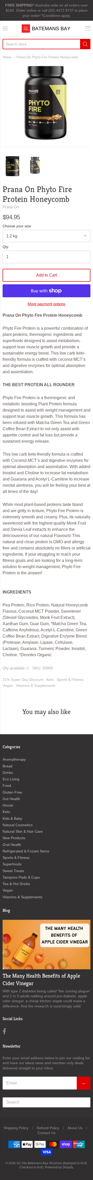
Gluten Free (12, 792)
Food (7, 785)
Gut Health (11, 799)
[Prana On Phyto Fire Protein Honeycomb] (13, 166)
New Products (14, 838)
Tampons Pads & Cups (21, 877)
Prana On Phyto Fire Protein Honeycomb (47, 57)
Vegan (8, 685)
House (8, 805)
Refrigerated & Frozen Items (26, 851)
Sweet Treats (13, 871)
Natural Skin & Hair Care (23, 831)
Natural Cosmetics (18, 825)
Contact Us (46, 1133)
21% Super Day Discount (23, 679)
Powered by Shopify (59, 1167)
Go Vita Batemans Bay (32, 1163)
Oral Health (12, 845)
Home (7, 57)
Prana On (11, 207)
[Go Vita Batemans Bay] (46, 28)
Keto (50, 679)
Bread (7, 766)
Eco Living (11, 779)
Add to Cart (46, 275)
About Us (74, 1128)
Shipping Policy (16, 1128)
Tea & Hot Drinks (16, 884)
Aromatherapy (14, 759)
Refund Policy (48, 1128)
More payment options (46, 304)
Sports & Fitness (70, 679)
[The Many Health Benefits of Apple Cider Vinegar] (46, 944)
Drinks (8, 773)
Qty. (6, 247)
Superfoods (12, 864)
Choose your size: (17, 226)
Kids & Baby (12, 818)
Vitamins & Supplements (36, 685)
